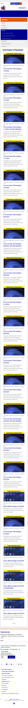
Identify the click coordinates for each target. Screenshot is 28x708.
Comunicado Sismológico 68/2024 (12, 274)
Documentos (4, 28)
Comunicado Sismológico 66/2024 (12, 332)
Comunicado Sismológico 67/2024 (12, 303)
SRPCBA (2, 3)
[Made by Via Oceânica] (14, 699)
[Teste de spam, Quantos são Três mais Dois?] (6, 657)
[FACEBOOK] (11, 3)
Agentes (4, 25)
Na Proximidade (5, 683)
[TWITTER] (17, 3)
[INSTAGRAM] (14, 3)
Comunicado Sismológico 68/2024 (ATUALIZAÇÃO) (12, 244)
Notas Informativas (6, 38)
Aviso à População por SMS (8, 677)
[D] (18, 693)
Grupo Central (15, 649)
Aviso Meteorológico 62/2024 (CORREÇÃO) (13, 587)
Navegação (22, 8)
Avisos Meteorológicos (7, 33)
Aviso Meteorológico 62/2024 (13, 613)
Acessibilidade (5, 689)
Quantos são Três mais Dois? (7, 654)
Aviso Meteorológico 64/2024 (13, 506)
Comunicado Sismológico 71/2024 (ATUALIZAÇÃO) (12, 128)
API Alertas (4, 685)
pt (25, 3)
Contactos (4, 46)
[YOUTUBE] (20, 3)
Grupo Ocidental (4, 651)
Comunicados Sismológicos (8, 36)
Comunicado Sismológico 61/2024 (12, 532)
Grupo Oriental (5, 649)
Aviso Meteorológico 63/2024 (13, 560)
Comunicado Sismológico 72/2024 (12, 99)
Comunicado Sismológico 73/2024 (12, 69)
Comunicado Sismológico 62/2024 (12, 478)
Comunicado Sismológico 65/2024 (12, 361)
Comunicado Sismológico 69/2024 (12, 215)
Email (2, 640)
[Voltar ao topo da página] (14, 703)
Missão (3, 23)
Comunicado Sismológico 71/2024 (12, 157)
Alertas (3, 30)
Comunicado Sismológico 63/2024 (12, 449)
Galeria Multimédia (6, 43)
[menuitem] (11, 3)
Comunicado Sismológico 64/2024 (12, 390)
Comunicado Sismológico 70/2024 (12, 186)
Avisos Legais (4, 687)
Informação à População (7, 675)
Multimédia (4, 41)
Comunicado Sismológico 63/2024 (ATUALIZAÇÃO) (12, 420)
